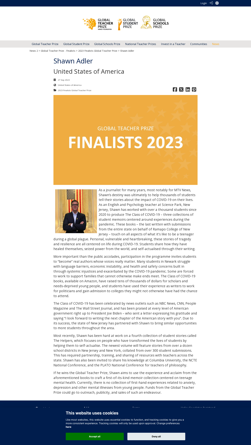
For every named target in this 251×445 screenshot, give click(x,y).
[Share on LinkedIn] (188, 90)
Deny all (156, 436)
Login (203, 3)
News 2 (34, 50)
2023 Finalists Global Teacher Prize (97, 50)
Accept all (94, 436)
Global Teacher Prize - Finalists (58, 50)
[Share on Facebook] (175, 90)
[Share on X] (181, 90)
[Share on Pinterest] (194, 90)
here (68, 427)
